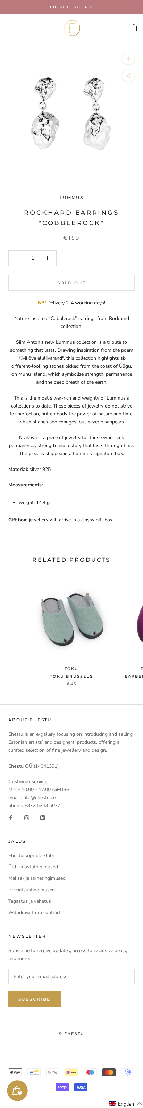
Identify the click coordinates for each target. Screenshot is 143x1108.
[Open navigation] (9, 27)
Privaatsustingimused (31, 889)
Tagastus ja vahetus (29, 901)
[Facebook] (10, 817)
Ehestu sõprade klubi (31, 855)
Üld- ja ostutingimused (33, 867)
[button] (126, 1104)
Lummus (71, 197)
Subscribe (34, 999)
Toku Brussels (71, 676)
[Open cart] (134, 28)
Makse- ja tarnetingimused (37, 878)
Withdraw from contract (34, 912)
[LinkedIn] (42, 817)
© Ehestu (72, 1033)
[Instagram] (26, 817)
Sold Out (71, 282)
